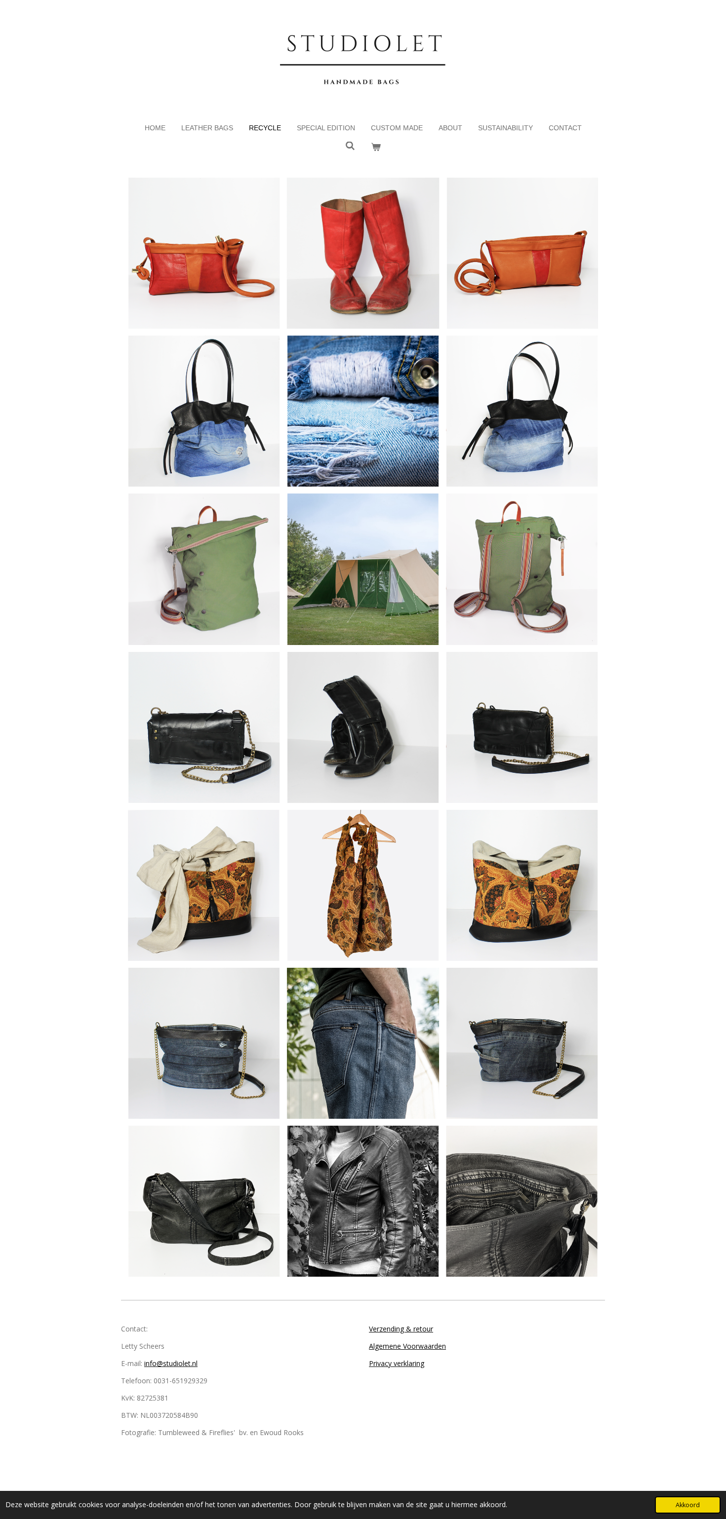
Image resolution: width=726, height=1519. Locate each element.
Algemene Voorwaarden (407, 1346)
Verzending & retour (401, 1328)
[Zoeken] (350, 146)
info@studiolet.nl (171, 1363)
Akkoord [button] (688, 1505)
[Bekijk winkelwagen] (375, 147)
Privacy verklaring (396, 1363)
